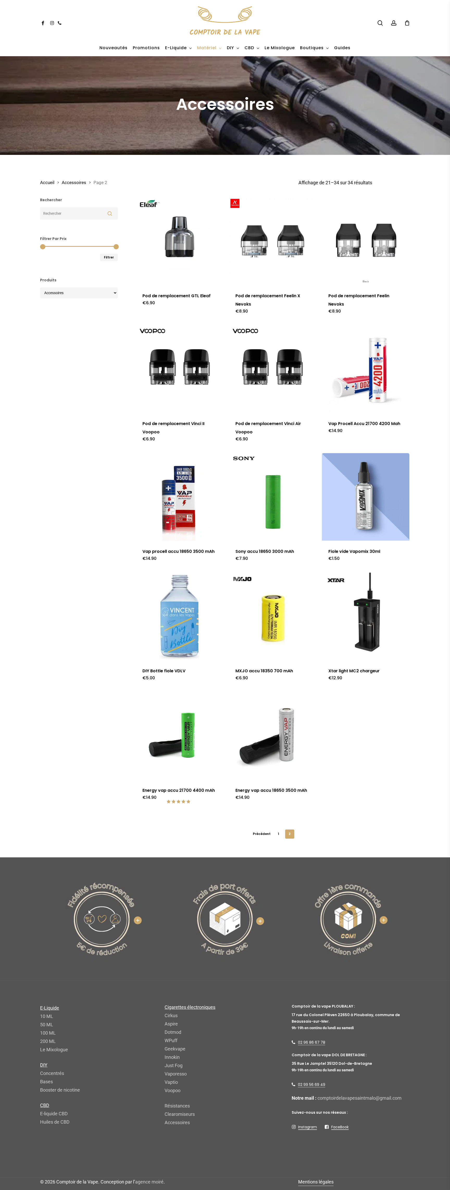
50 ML (46, 1024)
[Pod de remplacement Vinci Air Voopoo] (272, 369)
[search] (380, 23)
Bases (46, 1081)
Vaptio (171, 1082)
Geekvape (175, 1049)
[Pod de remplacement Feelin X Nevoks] (272, 241)
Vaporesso (176, 1074)
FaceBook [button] (340, 1127)
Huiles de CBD (55, 1122)
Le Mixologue (54, 1049)
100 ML (48, 1033)
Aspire (171, 1024)
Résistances (177, 1106)
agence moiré (149, 1182)
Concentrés (52, 1073)
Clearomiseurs (180, 1114)
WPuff (171, 1040)
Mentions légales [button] (316, 1182)
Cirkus (171, 1015)
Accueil (47, 182)
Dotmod (173, 1032)
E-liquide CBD (54, 1113)
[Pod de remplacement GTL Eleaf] (179, 241)
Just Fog (174, 1065)
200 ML (48, 1041)
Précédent (262, 834)
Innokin (172, 1057)
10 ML (46, 1016)
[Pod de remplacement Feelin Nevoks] (365, 241)
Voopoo (172, 1090)
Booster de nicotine (60, 1090)
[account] (394, 23)
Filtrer (109, 257)
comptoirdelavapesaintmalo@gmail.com (359, 1098)
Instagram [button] (307, 1127)
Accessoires (74, 182)
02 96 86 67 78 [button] (311, 1042)
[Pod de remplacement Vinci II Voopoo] (179, 369)
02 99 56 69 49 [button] (311, 1084)
